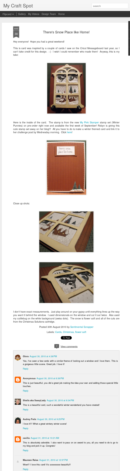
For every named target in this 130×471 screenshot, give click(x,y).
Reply (25, 368)
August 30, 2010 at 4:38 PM (43, 356)
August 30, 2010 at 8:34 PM (60, 400)
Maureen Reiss (30, 460)
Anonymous (29, 378)
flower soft (80, 332)
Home (61, 14)
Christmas (68, 332)
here (69, 132)
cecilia (26, 437)
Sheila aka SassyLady (34, 400)
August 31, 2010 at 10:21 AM (45, 437)
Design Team (49, 14)
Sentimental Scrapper (81, 327)
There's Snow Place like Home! (66, 31)
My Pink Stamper (89, 122)
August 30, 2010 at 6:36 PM (50, 378)
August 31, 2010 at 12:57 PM (53, 460)
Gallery (22, 14)
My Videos (33, 14)
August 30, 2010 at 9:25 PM (50, 419)
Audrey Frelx (29, 419)
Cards (58, 332)
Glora (26, 356)
